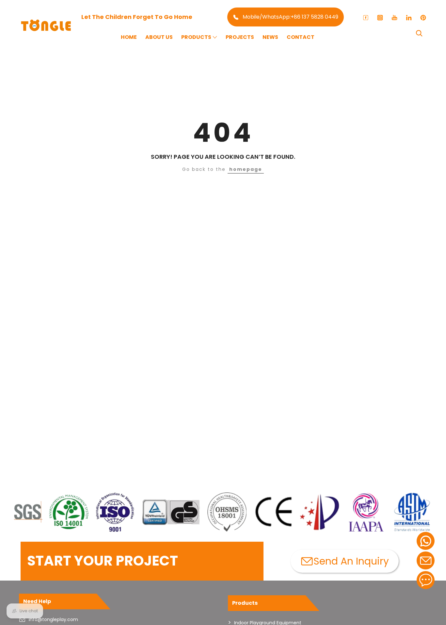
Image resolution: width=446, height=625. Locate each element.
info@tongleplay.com (53, 619)
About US (159, 37)
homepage (245, 169)
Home (129, 37)
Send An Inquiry (351, 561)
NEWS (270, 37)
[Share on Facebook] (365, 17)
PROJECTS (240, 37)
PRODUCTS (196, 37)
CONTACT (300, 37)
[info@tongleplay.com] (426, 560)
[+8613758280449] (426, 541)
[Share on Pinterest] (423, 17)
